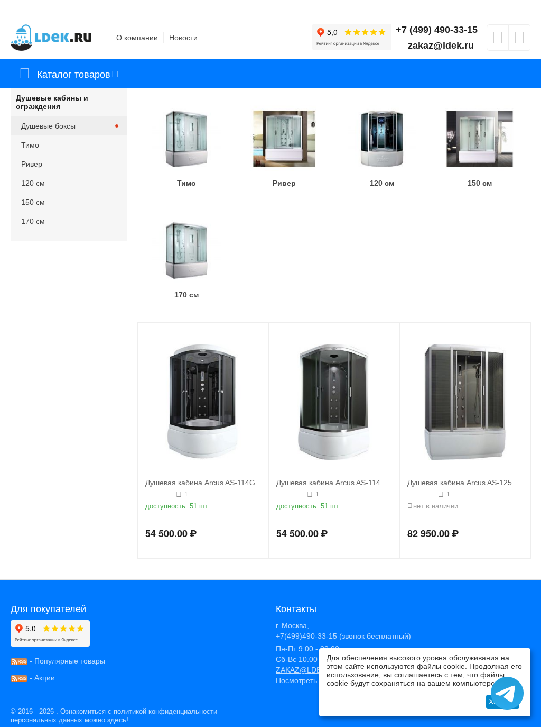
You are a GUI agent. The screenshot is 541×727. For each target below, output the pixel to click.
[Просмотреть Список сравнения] (519, 41)
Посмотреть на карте (312, 680)
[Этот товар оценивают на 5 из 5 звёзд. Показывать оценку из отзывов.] (159, 494)
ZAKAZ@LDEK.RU (307, 670)
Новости (183, 37)
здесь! (117, 719)
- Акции (41, 678)
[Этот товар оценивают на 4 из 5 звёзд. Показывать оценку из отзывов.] (290, 494)
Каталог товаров (73, 73)
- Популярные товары (66, 661)
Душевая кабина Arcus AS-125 (459, 482)
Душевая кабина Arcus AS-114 (328, 482)
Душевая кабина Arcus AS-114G (200, 482)
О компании (137, 37)
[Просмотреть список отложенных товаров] (497, 41)
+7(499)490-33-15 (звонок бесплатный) (343, 636)
